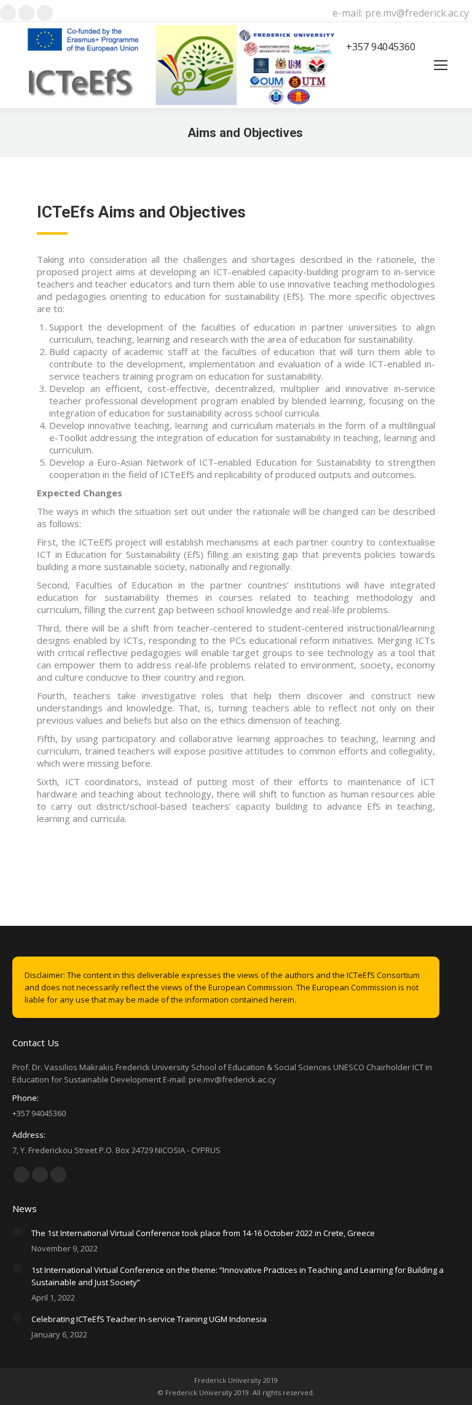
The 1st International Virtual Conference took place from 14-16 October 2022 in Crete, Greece (203, 1233)
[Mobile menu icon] (441, 65)
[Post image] (17, 1232)
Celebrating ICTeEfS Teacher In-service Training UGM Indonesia (149, 1319)
